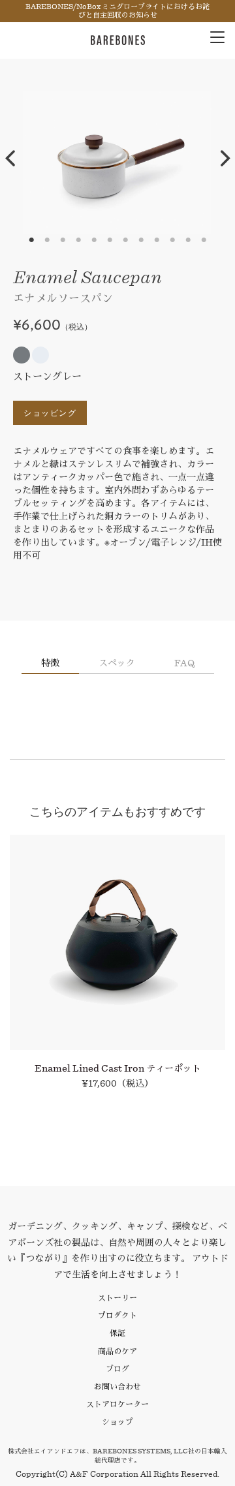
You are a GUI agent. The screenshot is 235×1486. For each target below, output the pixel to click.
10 (172, 240)
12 (203, 240)
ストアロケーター (117, 1404)
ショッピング (50, 413)
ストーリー (117, 1298)
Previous (10, 158)
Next (225, 158)
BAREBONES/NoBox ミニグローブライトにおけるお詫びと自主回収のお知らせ (117, 11)
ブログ (117, 1369)
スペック (117, 663)
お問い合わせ (117, 1386)
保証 (117, 1333)
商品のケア (117, 1351)
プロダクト (117, 1315)
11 (188, 240)
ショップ (117, 1422)
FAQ (184, 663)
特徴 (50, 663)
